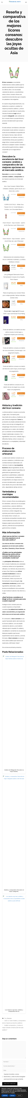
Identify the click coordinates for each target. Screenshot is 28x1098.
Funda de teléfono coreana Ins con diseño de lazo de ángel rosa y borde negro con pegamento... (14, 387)
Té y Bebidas (8, 1018)
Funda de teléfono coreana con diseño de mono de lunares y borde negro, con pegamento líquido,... (14, 350)
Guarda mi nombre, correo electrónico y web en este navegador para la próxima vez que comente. (14, 1076)
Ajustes (19, 1095)
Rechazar (12, 1095)
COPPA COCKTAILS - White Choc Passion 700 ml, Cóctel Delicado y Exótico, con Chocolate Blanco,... (14, 207)
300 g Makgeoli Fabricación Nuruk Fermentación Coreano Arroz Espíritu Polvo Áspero (14, 277)
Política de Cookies (21, 1090)
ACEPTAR (5, 1095)
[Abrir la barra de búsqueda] (2, 2)
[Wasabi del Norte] (15, 2)
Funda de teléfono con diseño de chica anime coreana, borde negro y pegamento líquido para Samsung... (14, 332)
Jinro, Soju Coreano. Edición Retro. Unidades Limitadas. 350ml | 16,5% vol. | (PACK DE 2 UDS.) (14, 188)
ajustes (13, 1092)
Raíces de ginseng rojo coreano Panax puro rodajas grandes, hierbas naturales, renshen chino (14, 295)
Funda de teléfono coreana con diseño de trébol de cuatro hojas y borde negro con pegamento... (14, 369)
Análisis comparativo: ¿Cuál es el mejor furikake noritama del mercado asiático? (12, 1028)
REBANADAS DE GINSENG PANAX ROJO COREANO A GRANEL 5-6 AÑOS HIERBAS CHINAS (14, 259)
